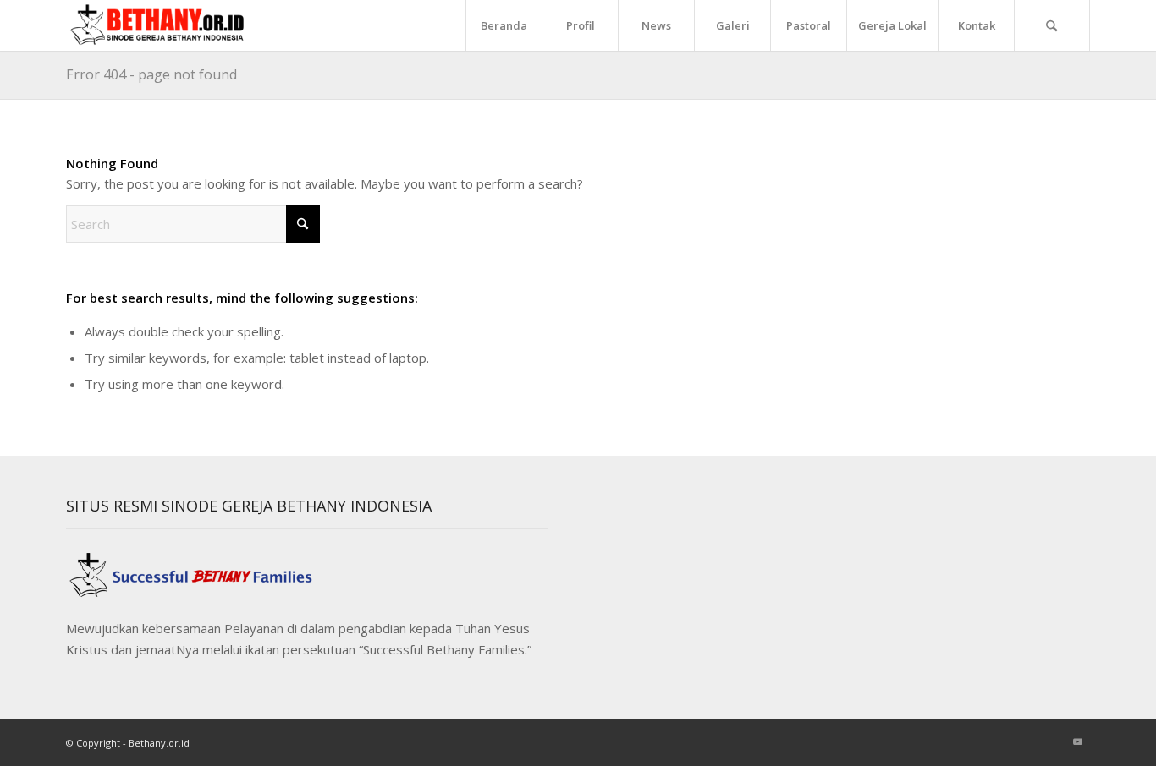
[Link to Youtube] (1077, 741)
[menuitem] (503, 25)
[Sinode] (162, 25)
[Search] (1052, 25)
